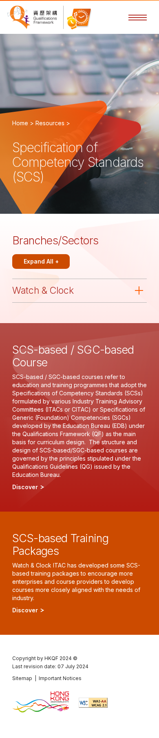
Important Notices (60, 678)
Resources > (52, 123)
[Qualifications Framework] (32, 17)
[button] (137, 17)
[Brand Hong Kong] (40, 702)
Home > (23, 123)
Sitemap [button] (22, 678)
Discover (26, 486)
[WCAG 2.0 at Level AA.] (93, 703)
